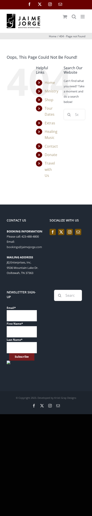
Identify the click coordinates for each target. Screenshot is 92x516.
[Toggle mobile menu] (83, 16)
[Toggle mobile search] (74, 16)
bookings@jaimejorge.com (24, 247)
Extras (50, 123)
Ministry (51, 91)
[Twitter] (61, 232)
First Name (15, 324)
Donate (51, 154)
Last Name (15, 340)
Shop (49, 99)
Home (50, 82)
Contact (51, 146)
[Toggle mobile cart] (65, 16)
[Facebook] (53, 232)
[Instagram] (70, 232)
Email (11, 308)
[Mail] (78, 232)
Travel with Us (50, 169)
